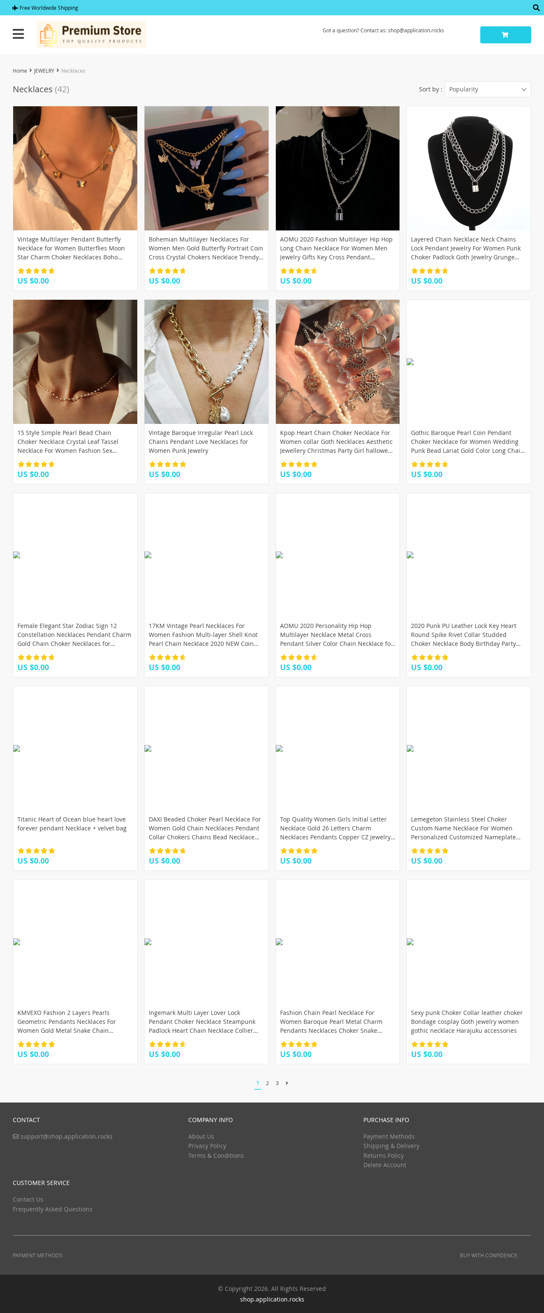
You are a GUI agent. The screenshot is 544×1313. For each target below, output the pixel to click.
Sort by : (430, 89)
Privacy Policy (207, 1146)
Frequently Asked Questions (53, 1209)
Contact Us (28, 1199)
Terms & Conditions (216, 1155)
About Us (201, 1136)
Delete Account (384, 1165)
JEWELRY (44, 70)
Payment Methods (389, 1136)
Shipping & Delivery (391, 1146)
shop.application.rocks (272, 1299)
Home (20, 70)
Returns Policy (383, 1155)
